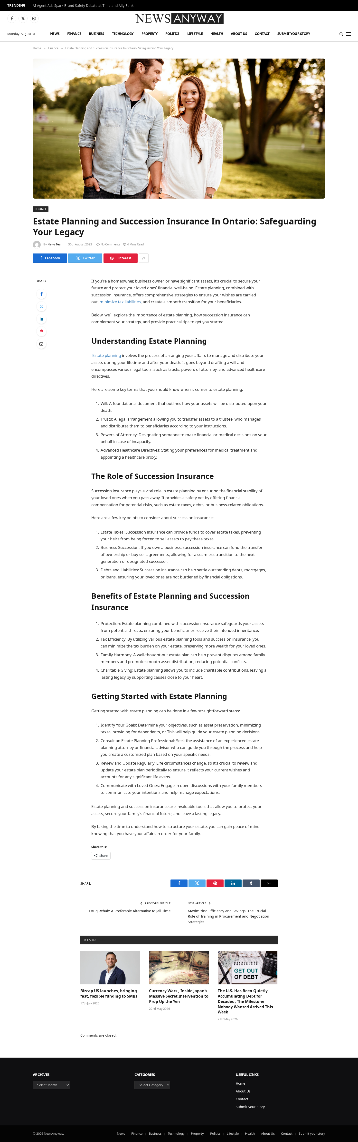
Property (149, 33)
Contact (262, 33)
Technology (123, 33)
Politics (172, 33)
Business (96, 33)
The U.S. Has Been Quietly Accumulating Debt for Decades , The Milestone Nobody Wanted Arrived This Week (245, 1001)
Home (240, 1083)
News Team (55, 244)
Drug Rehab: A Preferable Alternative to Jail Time (129, 910)
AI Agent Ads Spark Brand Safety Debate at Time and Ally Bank (83, 5)
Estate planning (106, 355)
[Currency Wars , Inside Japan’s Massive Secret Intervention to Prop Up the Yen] (179, 967)
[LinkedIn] (41, 319)
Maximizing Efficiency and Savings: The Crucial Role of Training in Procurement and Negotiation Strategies (228, 916)
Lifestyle (195, 33)
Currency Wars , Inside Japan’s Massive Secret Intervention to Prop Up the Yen (178, 996)
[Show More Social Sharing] (144, 258)
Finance (74, 33)
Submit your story (293, 33)
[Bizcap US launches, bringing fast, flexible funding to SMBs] (110, 967)
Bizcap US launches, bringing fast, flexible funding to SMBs (109, 993)
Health (216, 33)
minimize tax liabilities (120, 301)
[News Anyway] (179, 18)
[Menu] (348, 33)
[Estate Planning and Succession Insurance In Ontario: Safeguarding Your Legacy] (179, 129)
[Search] (341, 33)
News (54, 33)
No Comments (110, 244)
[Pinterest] (41, 331)
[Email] (41, 344)
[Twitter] (41, 306)
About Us (239, 33)
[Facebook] (41, 294)
